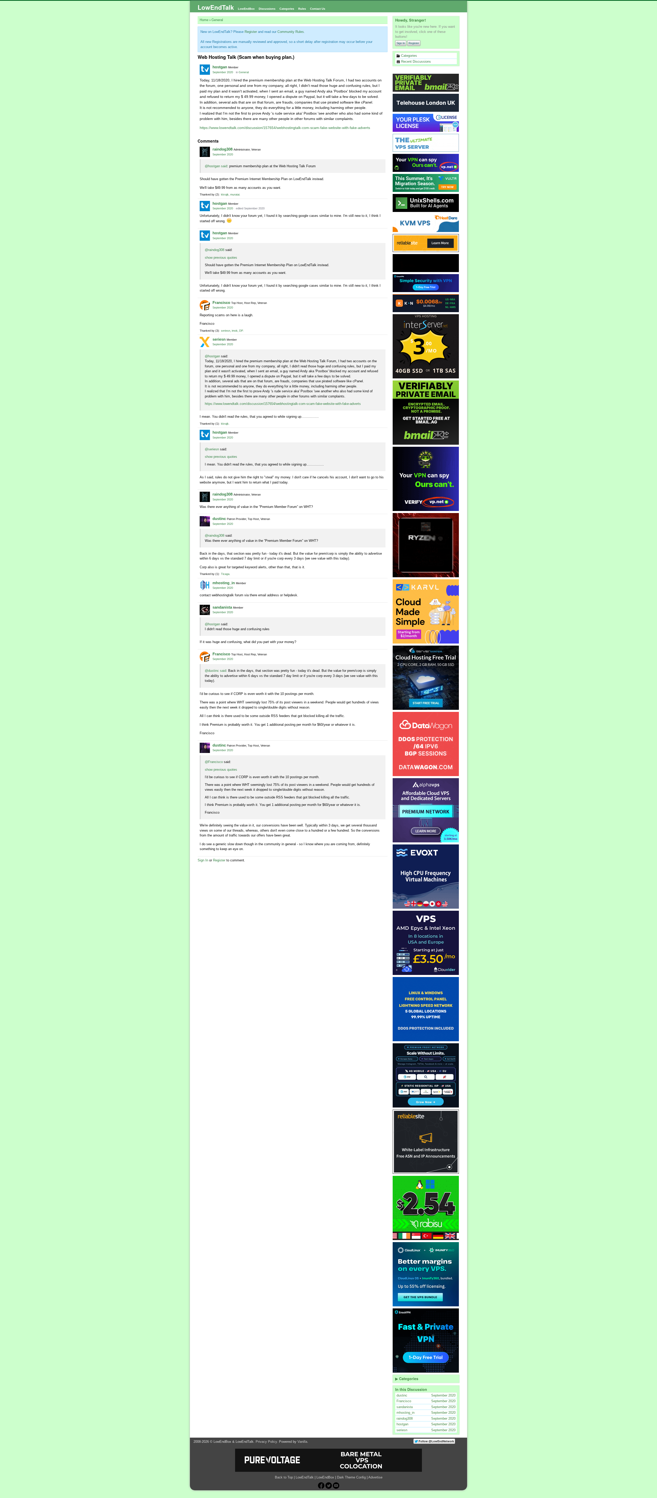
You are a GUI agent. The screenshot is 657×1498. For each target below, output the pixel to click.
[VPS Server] (426, 143)
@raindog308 (214, 250)
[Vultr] (426, 183)
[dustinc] (205, 521)
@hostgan (212, 356)
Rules (302, 8)
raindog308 (222, 149)
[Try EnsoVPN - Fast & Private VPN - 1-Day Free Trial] (426, 1340)
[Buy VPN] (426, 163)
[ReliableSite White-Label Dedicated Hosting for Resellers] (426, 243)
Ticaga (225, 573)
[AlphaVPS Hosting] (426, 810)
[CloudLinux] (426, 1274)
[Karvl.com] (426, 611)
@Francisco (214, 762)
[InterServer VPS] (426, 346)
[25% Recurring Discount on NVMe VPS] (426, 263)
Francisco (221, 302)
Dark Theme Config (351, 1477)
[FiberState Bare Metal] (426, 545)
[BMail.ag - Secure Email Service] (426, 83)
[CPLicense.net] (426, 123)
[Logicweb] (426, 1009)
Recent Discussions (415, 61)
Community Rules (290, 32)
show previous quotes (221, 257)
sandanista (222, 607)
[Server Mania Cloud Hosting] (426, 678)
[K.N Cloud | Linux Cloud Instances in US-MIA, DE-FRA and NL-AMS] (426, 303)
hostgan (219, 67)
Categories (286, 8)
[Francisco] (205, 305)
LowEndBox (246, 8)
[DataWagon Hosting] (426, 744)
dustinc (219, 518)
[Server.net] (426, 103)
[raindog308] (205, 152)
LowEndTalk (216, 7)
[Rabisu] (426, 1208)
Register (414, 43)
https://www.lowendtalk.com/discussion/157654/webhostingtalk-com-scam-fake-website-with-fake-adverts (285, 128)
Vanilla (302, 1442)
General (244, 72)
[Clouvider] (426, 943)
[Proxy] (426, 1075)
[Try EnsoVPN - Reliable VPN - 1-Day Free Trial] (426, 283)
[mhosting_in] (205, 585)
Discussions (267, 8)
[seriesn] (205, 342)
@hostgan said (216, 166)
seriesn (225, 330)
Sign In (401, 43)
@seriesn (212, 449)
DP (241, 330)
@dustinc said (215, 671)
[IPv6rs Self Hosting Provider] (426, 203)
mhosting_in (223, 583)
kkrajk (225, 194)
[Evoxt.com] (426, 876)
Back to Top (284, 1477)
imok (235, 330)
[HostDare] (426, 223)
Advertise (375, 1477)
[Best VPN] (426, 479)
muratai (234, 194)
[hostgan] (205, 69)
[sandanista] (205, 610)
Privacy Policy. (267, 1442)
